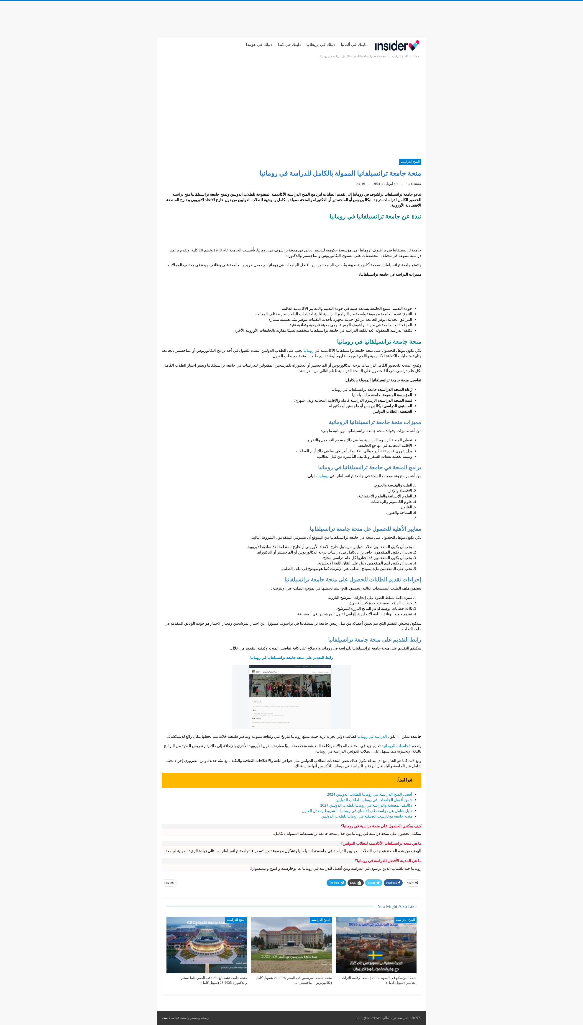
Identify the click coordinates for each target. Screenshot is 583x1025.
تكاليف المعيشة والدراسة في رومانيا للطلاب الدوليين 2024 (366, 805)
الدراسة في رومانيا (372, 736)
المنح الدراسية (410, 161)
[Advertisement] (291, 18)
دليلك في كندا (289, 44)
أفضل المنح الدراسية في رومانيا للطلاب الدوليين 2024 (369, 794)
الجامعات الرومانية (396, 746)
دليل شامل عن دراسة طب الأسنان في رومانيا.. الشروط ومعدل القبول (357, 811)
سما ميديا (168, 1018)
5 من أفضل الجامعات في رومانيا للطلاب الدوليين (373, 800)
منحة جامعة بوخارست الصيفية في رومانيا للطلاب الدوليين (366, 816)
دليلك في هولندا (259, 44)
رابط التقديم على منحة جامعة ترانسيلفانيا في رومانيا (291, 657)
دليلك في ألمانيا (354, 44)
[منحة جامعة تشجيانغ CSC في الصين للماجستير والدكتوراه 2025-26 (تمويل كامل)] (206, 945)
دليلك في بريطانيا (320, 44)
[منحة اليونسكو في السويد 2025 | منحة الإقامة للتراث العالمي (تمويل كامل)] (376, 945)
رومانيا (309, 350)
